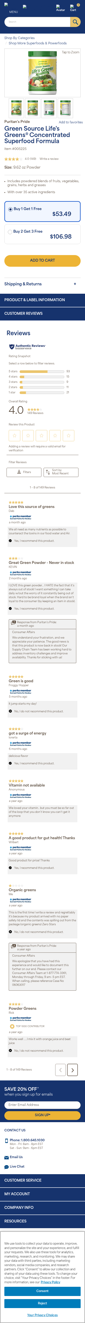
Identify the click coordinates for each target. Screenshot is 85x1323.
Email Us (16, 1157)
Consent (42, 1291)
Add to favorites (71, 122)
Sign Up (42, 1115)
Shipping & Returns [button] (23, 284)
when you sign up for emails (28, 1091)
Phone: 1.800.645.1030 (27, 1140)
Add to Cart (42, 261)
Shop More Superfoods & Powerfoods (38, 43)
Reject (42, 1303)
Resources (15, 1221)
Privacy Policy (50, 1282)
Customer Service (22, 1181)
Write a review (49, 159)
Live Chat (17, 1166)
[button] (63, 9)
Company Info (19, 1208)
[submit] (75, 22)
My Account (17, 1194)
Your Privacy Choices (42, 1315)
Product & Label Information (34, 300)
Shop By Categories (19, 38)
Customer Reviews (23, 314)
